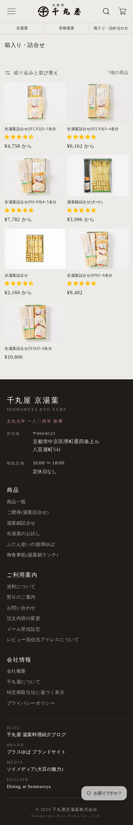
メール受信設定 (24, 629)
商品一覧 (16, 501)
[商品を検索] (106, 11)
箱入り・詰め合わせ (111, 28)
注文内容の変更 (24, 618)
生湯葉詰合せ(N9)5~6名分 (90, 275)
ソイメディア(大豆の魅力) (35, 769)
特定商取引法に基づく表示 (36, 692)
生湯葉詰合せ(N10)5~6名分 (28, 348)
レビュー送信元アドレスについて (43, 639)
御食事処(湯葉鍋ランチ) (32, 554)
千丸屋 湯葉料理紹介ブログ (36, 734)
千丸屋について (24, 681)
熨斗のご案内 (21, 597)
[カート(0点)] (122, 11)
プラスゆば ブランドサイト (36, 751)
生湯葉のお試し (24, 533)
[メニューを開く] (11, 11)
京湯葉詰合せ (16, 275)
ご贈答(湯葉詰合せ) (28, 512)
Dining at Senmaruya (29, 786)
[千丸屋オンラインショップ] (59, 11)
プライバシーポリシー (31, 703)
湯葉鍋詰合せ (21, 523)
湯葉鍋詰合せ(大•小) (85, 202)
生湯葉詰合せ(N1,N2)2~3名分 (30, 129)
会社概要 (16, 671)
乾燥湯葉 (67, 28)
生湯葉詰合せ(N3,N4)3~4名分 (93, 129)
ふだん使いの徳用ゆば (31, 544)
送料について (21, 586)
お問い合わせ (21, 607)
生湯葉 (22, 28)
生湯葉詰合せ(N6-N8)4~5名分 (31, 202)
